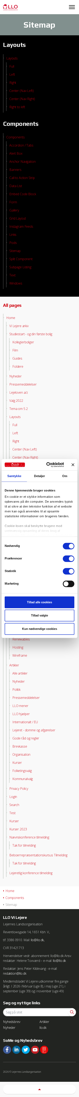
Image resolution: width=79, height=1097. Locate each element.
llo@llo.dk (59, 960)
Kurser (17, 762)
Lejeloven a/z (18, 392)
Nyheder (15, 376)
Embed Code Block (22, 194)
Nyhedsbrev (11, 1021)
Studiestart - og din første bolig (30, 334)
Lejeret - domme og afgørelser (33, 730)
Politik (16, 689)
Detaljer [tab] (39, 476)
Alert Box (15, 153)
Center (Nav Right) (22, 99)
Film (15, 350)
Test (12, 813)
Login (13, 796)
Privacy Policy (18, 788)
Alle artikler (20, 673)
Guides (17, 358)
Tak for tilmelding (24, 845)
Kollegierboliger (23, 342)
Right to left (17, 107)
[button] (72, 1012)
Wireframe (19, 655)
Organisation (21, 754)
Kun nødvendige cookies (39, 628)
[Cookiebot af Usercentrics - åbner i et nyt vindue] (48, 464)
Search (14, 805)
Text (12, 275)
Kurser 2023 (18, 829)
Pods (13, 242)
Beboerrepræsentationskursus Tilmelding (38, 855)
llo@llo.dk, (37, 940)
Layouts (12, 58)
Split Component (21, 259)
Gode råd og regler (25, 738)
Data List (15, 186)
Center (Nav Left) (21, 90)
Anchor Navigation (22, 161)
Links (12, 234)
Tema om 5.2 (18, 408)
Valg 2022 (16, 400)
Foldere (17, 366)
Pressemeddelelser (22, 384)
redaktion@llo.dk (14, 973)
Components (15, 137)
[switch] (68, 558)
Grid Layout (17, 218)
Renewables (21, 639)
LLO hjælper (21, 714)
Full (11, 66)
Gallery (14, 210)
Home (10, 318)
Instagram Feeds (21, 226)
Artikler (14, 665)
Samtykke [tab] (14, 476)
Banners (15, 169)
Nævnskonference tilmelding (29, 837)
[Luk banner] (73, 464)
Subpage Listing (20, 267)
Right (12, 82)
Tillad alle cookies (39, 602)
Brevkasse (19, 746)
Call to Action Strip (22, 178)
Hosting (17, 647)
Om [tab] (64, 476)
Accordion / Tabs (21, 145)
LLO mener (20, 706)
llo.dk (43, 1027)
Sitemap (15, 251)
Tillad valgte (39, 615)
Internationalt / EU (25, 722)
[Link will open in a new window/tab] (7, 1050)
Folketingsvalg (22, 770)
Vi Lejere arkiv (19, 326)
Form (13, 202)
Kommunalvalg (22, 779)
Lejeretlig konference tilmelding (30, 873)
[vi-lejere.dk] (39, 7)
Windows (15, 283)
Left (12, 74)
